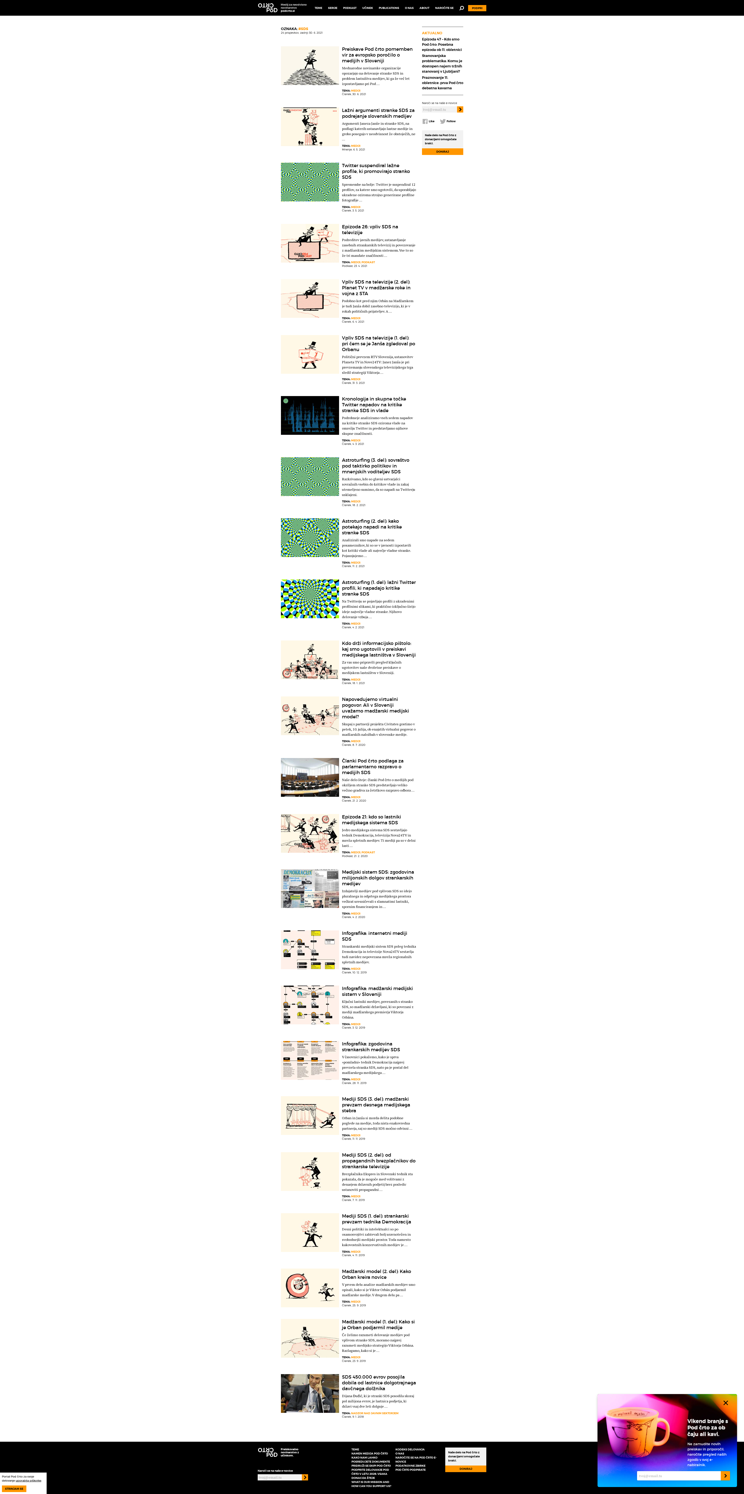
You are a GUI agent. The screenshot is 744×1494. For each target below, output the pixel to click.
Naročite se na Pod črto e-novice (416, 1459)
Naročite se (444, 8)
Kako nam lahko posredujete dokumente (370, 1459)
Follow (451, 121)
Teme (318, 8)
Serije (332, 8)
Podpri (477, 8)
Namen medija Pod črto (369, 1453)
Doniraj (442, 151)
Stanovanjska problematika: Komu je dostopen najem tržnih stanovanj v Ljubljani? (442, 63)
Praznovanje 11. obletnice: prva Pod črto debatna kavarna (442, 82)
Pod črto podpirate (410, 1470)
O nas (409, 8)
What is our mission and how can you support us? (371, 1484)
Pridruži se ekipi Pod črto (371, 1465)
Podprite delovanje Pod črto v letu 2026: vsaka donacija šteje (370, 1474)
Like (431, 121)
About (424, 8)
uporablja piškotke (28, 1480)
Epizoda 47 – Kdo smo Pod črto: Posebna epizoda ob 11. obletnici (442, 44)
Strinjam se (14, 1489)
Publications (389, 8)
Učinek (367, 8)
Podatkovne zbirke (410, 1465)
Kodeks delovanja (410, 1449)
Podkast (349, 8)
